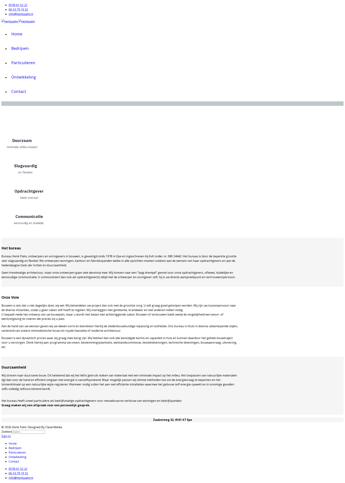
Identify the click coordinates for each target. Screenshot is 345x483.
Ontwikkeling (23, 77)
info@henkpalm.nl (21, 14)
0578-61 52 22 (18, 5)
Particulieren (23, 62)
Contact (18, 91)
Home (16, 33)
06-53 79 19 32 (18, 10)
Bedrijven (20, 48)
